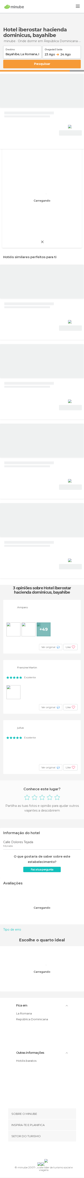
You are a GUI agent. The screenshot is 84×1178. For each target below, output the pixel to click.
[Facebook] (35, 1151)
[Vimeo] (46, 1151)
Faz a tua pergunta (42, 869)
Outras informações (30, 1053)
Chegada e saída (53, 48)
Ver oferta (70, 133)
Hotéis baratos (26, 1060)
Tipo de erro (12, 929)
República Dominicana (32, 1019)
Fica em (21, 1005)
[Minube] (14, 7)
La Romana (24, 1013)
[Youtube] (52, 1151)
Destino (10, 48)
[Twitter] (41, 1151)
